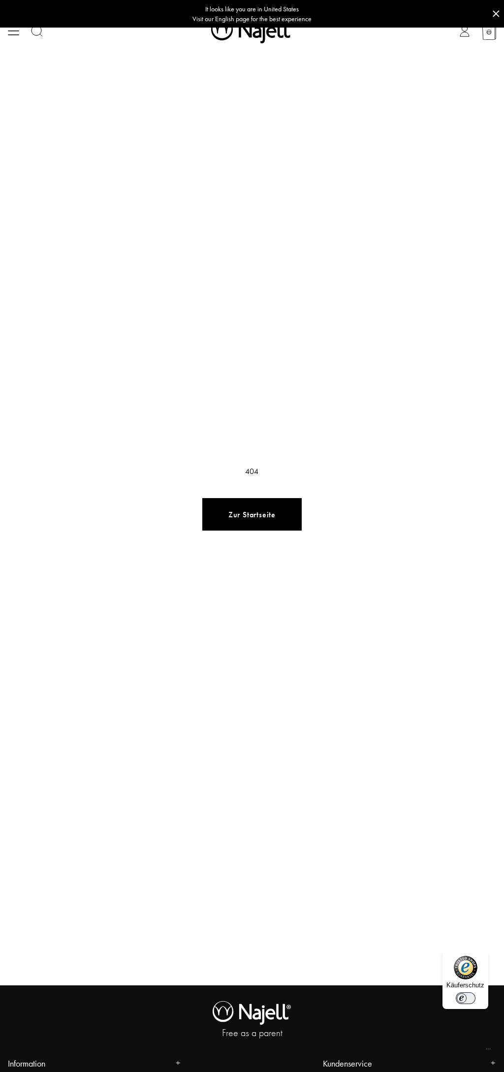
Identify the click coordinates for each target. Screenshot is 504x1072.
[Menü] (488, 1051)
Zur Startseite (252, 514)
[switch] (465, 998)
